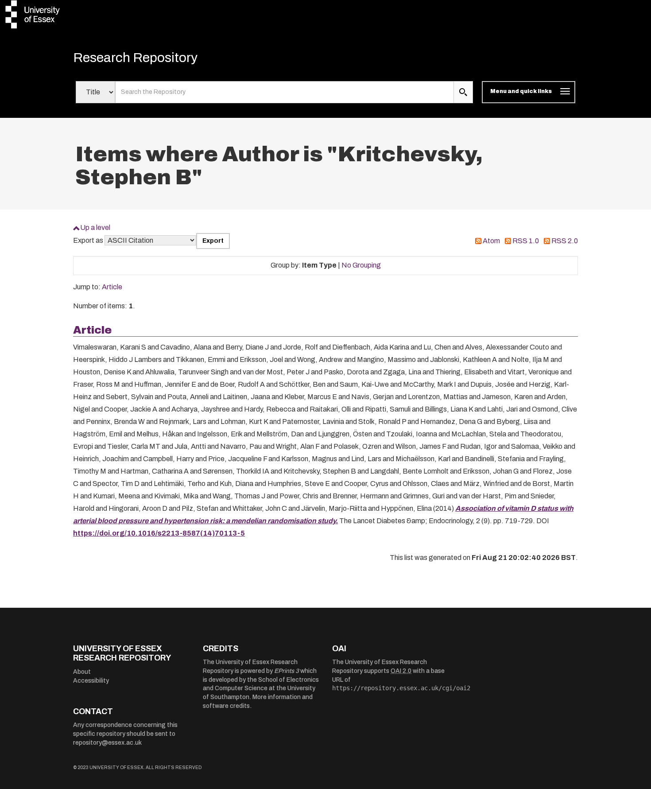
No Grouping (361, 265)
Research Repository (135, 58)
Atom (491, 241)
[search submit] (463, 92)
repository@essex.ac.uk (107, 742)
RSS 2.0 (564, 241)
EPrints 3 (286, 671)
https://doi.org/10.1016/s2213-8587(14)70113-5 (159, 533)
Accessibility (91, 680)
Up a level (95, 227)
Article (112, 287)
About (82, 672)
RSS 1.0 (525, 241)
